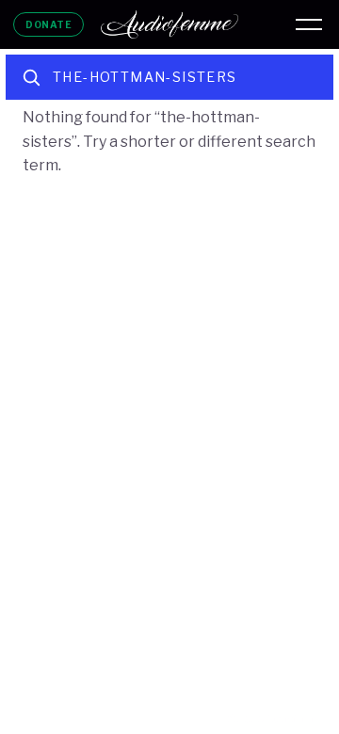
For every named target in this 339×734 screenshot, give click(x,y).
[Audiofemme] (169, 24)
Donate (48, 24)
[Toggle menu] (309, 24)
